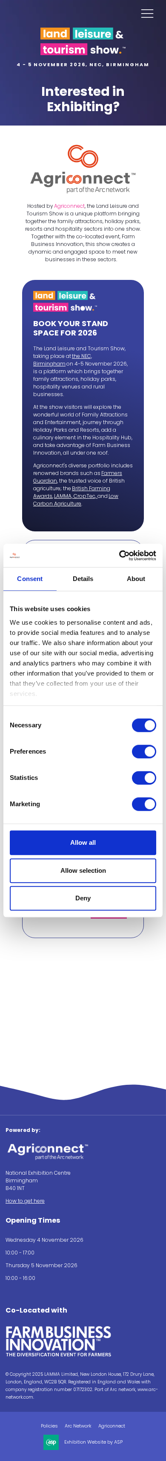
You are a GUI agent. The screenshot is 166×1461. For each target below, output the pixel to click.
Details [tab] (83, 578)
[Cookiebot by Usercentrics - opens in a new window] (119, 555)
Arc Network (78, 1426)
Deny (83, 898)
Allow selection (83, 870)
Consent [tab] (30, 578)
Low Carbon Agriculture (75, 499)
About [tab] (136, 578)
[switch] (144, 751)
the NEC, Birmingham (62, 359)
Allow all (83, 842)
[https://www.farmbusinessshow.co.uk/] (59, 1355)
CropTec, (85, 496)
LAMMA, (64, 496)
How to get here (25, 1200)
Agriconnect (69, 206)
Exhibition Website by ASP (93, 1442)
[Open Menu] (147, 13)
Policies (49, 1426)
